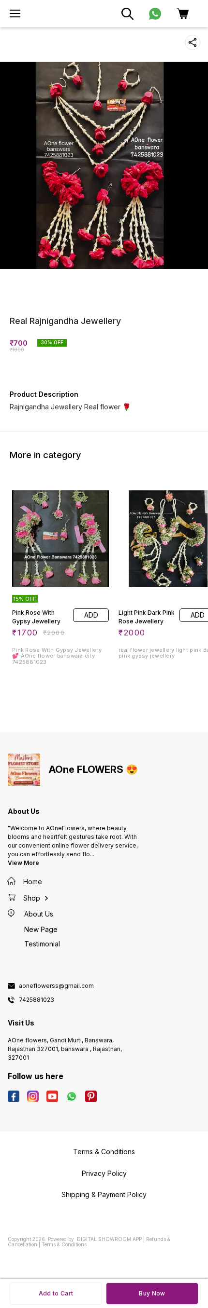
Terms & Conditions (64, 1244)
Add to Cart (56, 1293)
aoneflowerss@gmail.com (56, 986)
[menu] (15, 13)
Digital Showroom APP (109, 1239)
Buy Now (152, 1293)
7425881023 (36, 1000)
